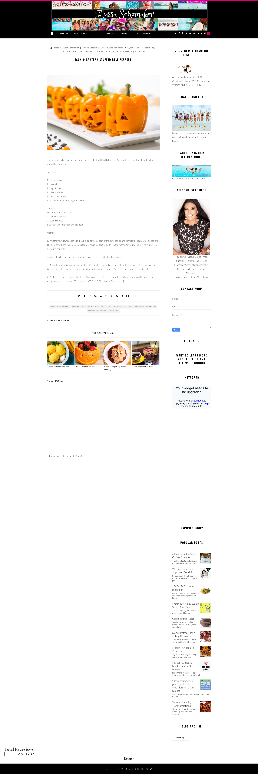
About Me (64, 33)
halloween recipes (128, 52)
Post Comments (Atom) (71, 456)
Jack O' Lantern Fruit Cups (86, 366)
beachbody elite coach (72, 52)
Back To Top (141, 769)
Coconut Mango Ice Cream (58, 366)
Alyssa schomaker (135, 48)
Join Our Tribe (80, 33)
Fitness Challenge (143, 33)
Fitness (96, 33)
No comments (117, 48)
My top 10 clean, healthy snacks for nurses (182, 666)
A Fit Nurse (118, 769)
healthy (141, 52)
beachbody (150, 48)
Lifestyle (125, 33)
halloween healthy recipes (107, 52)
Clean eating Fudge (183, 619)
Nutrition (110, 33)
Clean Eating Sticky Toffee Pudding (115, 367)
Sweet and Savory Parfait (143, 366)
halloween (89, 52)
